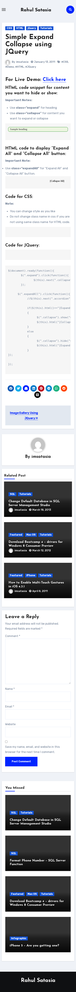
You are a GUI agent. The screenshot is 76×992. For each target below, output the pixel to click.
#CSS (64, 61)
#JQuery (30, 66)
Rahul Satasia (36, 10)
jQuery (32, 28)
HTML (19, 28)
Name (10, 689)
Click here (54, 79)
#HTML (19, 66)
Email (9, 706)
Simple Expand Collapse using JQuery (29, 45)
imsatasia (22, 61)
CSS (9, 28)
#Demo (9, 66)
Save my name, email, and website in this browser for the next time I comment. (32, 749)
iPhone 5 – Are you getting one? (34, 945)
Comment (12, 636)
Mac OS (31, 534)
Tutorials (46, 28)
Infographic (18, 938)
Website (10, 724)
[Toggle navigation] (4, 9)
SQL (12, 494)
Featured (16, 534)
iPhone (30, 575)
